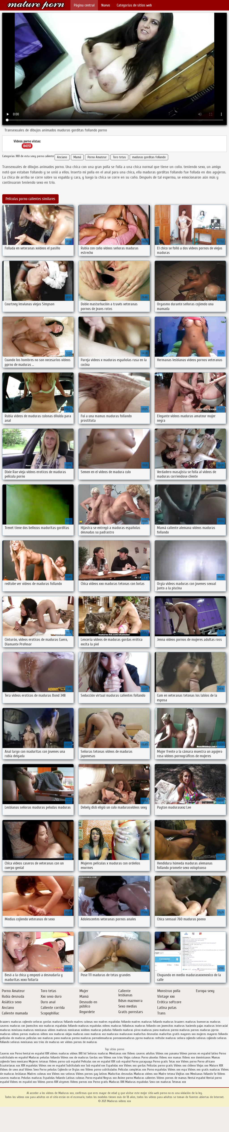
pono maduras (62, 1038)
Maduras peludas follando (44, 1057)
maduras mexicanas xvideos (73, 1030)
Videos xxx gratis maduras (204, 1069)
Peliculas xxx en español (96, 1061)
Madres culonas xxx (39, 1074)
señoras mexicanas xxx (24, 1042)
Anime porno (126, 1078)
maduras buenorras (197, 1022)
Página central (84, 5)
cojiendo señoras (32, 1022)
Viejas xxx (202, 1065)
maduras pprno (209, 1030)
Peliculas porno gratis (160, 1065)
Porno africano (206, 1061)
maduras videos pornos (14, 1034)
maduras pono (150, 1030)
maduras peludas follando (106, 1030)
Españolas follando (54, 1078)
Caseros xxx (7, 1053)
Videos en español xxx (24, 1082)
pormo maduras (81, 1038)
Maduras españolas (136, 1082)
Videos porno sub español (65, 1061)
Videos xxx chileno (185, 1065)
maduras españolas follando (60, 1026)
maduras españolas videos (94, 1026)
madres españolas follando (115, 1022)
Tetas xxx (174, 1061)
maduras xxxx (81, 1034)
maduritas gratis (169, 1034)
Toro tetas (119, 157)
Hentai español (197, 1078)
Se (215, 1074)
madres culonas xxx (86, 1022)
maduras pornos (189, 1030)
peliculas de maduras (12, 1038)
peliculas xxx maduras (39, 1038)
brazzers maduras (10, 1022)
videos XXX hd (78, 1053)
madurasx (113, 1034)
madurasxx (126, 1034)
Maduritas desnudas (120, 1074)
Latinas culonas (75, 1078)
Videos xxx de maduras (75, 1057)
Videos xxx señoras (64, 1074)
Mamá (77, 157)
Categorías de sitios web (134, 5)
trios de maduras (49, 1042)
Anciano (62, 157)
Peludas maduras (31, 1078)
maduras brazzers (173, 1022)
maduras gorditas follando (149, 157)
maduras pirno (131, 1030)
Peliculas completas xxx (132, 1069)
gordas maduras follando (58, 1022)
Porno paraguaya (142, 1061)
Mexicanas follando (201, 1074)
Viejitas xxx (182, 1074)
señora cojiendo (186, 1038)
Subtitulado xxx (76, 1065)
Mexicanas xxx (117, 1053)
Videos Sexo (32, 1069)
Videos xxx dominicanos (197, 1057)
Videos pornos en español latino (199, 1053)
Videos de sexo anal (12, 1069)
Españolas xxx (114, 1065)
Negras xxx (110, 1078)
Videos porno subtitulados (101, 1069)
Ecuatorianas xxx (10, 1065)
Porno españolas (157, 1069)
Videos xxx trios (114, 1057)
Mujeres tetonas (38, 1061)
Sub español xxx (96, 1065)
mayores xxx (188, 1034)
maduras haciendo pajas (188, 1026)
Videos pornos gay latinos (92, 1074)
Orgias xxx (78, 1069)
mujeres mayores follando (212, 1034)
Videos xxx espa (177, 1069)
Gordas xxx (96, 1057)
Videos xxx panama (168, 1053)
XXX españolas (29, 1065)
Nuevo (105, 5)
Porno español (93, 1078)
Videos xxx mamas (170, 1057)
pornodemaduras (102, 1038)
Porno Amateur (97, 157)
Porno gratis (161, 1061)
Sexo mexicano (19, 1061)
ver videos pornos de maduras (78, 1042)
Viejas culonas (132, 1057)
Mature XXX (216, 1065)
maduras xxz (98, 1034)
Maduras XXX (116, 1082)
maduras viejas (63, 1034)
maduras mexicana (11, 1030)
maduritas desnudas (146, 1034)
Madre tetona (167, 1074)
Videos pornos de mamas (172, 1078)
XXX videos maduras (57, 1053)
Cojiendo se (64, 1069)
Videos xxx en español (52, 1065)
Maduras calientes (145, 1078)
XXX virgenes (61, 1082)
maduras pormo (168, 1030)
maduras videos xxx (41, 1034)
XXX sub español (121, 1061)
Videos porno (189, 1061)
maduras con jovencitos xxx (26, 1026)
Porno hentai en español (29, 1053)
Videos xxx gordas (135, 1065)
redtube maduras (165, 1038)
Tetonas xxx (179, 1082)
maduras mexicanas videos (39, 1030)
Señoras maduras (97, 1053)
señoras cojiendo (206, 1038)
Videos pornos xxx (81, 1082)
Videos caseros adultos (141, 1053)
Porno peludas (48, 1069)
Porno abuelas (149, 1057)
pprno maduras (145, 1038)
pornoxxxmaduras (124, 1038)
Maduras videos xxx (36, 5)
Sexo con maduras (160, 1082)
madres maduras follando (146, 1022)
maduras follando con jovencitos (154, 1026)
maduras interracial (216, 1026)
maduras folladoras (122, 1026)
